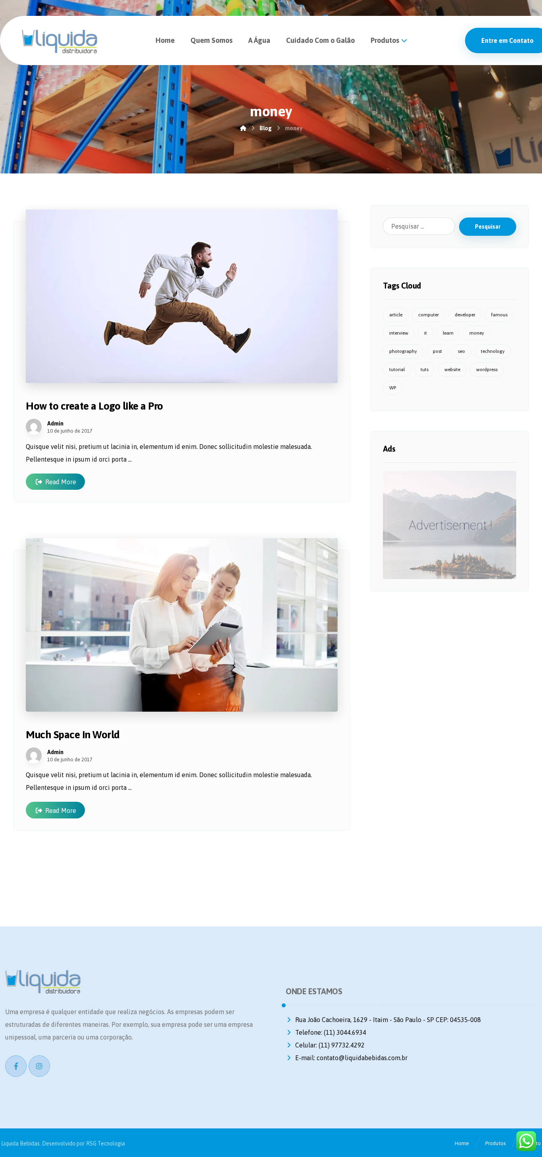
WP (392, 388)
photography (403, 351)
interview (398, 333)
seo (461, 351)
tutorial (397, 369)
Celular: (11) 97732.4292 (330, 1045)
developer (465, 315)
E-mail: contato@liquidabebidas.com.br (351, 1057)
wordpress (487, 369)
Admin (55, 423)
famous (499, 315)
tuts (425, 369)
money (476, 333)
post (437, 351)
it (425, 333)
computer (428, 315)
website (452, 369)
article (395, 315)
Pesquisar (487, 226)
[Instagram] (39, 1066)
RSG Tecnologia (105, 1143)
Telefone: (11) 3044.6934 (330, 1032)
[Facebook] (16, 1066)
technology (493, 351)
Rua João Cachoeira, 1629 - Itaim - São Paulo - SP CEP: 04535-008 (388, 1019)
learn (448, 333)
